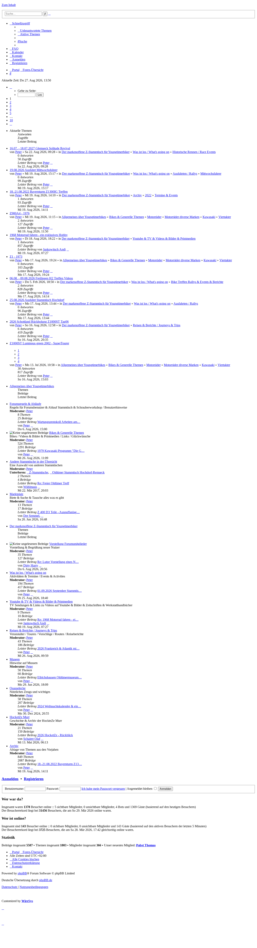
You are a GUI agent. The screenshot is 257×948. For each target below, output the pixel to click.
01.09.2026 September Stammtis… (59, 590)
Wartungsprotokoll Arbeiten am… (58, 422)
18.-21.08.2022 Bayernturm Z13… (59, 764)
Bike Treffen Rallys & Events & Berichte (197, 282)
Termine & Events (166, 195)
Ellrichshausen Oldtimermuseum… (59, 677)
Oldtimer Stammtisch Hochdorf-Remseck (78, 472)
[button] (11, 87)
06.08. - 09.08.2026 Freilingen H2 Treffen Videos (41, 278)
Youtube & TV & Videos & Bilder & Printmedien (164, 238)
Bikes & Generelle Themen (126, 217)
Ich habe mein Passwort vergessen (103, 788)
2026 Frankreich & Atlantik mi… (58, 648)
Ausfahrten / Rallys (185, 173)
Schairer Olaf (31, 738)
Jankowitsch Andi (54, 249)
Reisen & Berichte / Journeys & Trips (156, 325)
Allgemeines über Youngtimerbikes (84, 217)
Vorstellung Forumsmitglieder (68, 543)
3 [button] (10, 105)
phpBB (22, 873)
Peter (18, 152)
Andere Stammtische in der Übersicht (33, 461)
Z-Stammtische (38, 472)
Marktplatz (16, 494)
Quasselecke (17, 688)
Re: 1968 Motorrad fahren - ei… (58, 619)
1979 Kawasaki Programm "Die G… (61, 450)
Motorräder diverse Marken (182, 217)
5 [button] (10, 113)
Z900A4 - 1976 (20, 213)
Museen (15, 659)
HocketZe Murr (20, 717)
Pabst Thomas (146, 845)
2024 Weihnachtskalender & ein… (59, 706)
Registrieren (34, 779)
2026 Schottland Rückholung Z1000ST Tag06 (39, 321)
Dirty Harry (30, 565)
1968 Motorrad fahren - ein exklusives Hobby (39, 235)
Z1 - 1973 (16, 256)
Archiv (137, 195)
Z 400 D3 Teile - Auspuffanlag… (58, 512)
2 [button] (10, 102)
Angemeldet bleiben (140, 788)
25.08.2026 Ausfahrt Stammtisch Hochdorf (37, 300)
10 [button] (11, 120)
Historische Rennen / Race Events (194, 152)
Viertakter (224, 217)
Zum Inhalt (9, 5)
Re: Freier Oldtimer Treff (53, 483)
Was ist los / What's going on (151, 152)
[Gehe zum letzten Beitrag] (51, 162)
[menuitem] (35, 30)
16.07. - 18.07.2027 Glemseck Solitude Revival (40, 148)
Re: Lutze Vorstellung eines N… (58, 562)
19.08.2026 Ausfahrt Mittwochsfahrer (33, 170)
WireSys (27, 901)
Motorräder (154, 217)
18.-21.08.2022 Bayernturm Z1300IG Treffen (39, 191)
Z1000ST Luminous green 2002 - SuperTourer (39, 343)
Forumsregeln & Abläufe (25, 404)
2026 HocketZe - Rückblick (55, 735)
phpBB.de (45, 880)
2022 (148, 195)
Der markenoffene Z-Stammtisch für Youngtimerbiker (96, 152)
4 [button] (10, 109)
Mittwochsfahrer (210, 173)
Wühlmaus (30, 487)
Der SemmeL (31, 515)
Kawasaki (209, 217)
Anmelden (10, 779)
